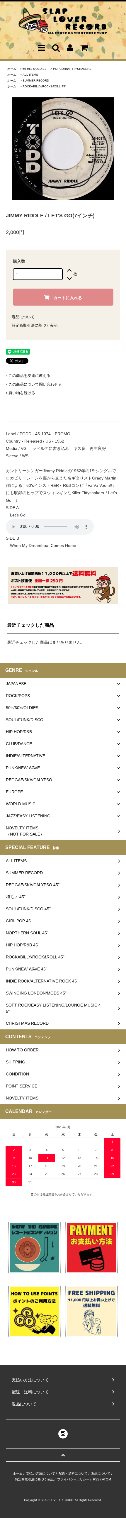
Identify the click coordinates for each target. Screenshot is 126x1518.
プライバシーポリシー (73, 1479)
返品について (23, 317)
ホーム (11, 68)
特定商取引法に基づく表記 (34, 325)
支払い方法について (40, 1473)
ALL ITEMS (30, 74)
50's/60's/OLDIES (35, 68)
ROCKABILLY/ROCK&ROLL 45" (44, 86)
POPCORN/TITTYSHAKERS (72, 68)
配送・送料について (73, 1473)
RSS (96, 1479)
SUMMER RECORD (36, 80)
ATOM (106, 1479)
